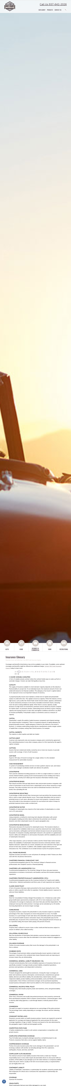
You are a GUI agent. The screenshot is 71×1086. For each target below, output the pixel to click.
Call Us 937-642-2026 (53, 4)
